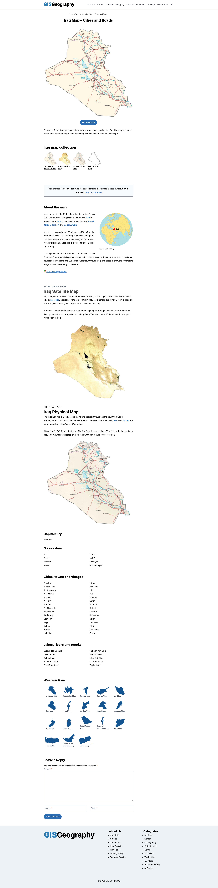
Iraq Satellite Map (64, 167)
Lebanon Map (119, 711)
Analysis (91, 4)
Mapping (120, 4)
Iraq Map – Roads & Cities (50, 167)
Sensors (130, 4)
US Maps (150, 4)
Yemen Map (84, 746)
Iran (88, 218)
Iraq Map (49, 711)
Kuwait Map (101, 711)
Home (71, 14)
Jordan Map (85, 711)
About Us (114, 835)
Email (94, 808)
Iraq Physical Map (79, 167)
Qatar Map (67, 728)
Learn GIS (149, 853)
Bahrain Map (85, 696)
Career (100, 4)
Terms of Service (118, 857)
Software (140, 4)
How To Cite (116, 846)
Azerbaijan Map (69, 696)
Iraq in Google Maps (56, 271)
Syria (58, 221)
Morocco (54, 300)
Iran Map (117, 696)
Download (89, 122)
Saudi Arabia (70, 225)
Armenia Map (51, 696)
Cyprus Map (102, 696)
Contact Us (115, 842)
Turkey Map (51, 746)
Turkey (55, 225)
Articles (113, 839)
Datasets (109, 4)
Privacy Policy (116, 853)
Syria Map (118, 728)
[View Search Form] (172, 4)
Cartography (150, 842)
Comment (48, 769)
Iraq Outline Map (93, 167)
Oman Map (50, 728)
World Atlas (162, 4)
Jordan (47, 225)
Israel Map (67, 711)
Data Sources (150, 846)
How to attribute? (93, 192)
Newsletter (115, 850)
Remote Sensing (152, 864)
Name (48, 808)
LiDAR (147, 850)
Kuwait (91, 221)
